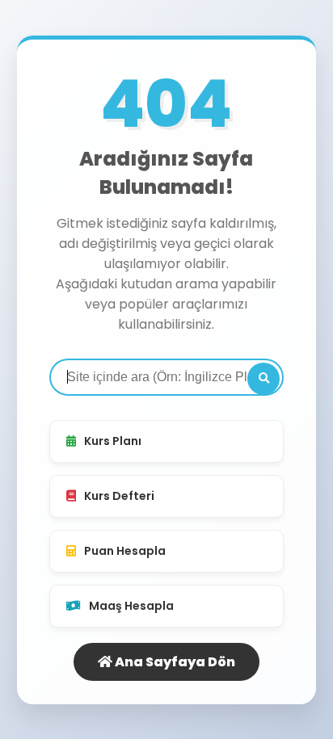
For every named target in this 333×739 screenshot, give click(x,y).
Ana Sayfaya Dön (173, 662)
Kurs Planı (112, 441)
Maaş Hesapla (131, 606)
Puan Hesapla (125, 551)
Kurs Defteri (119, 496)
